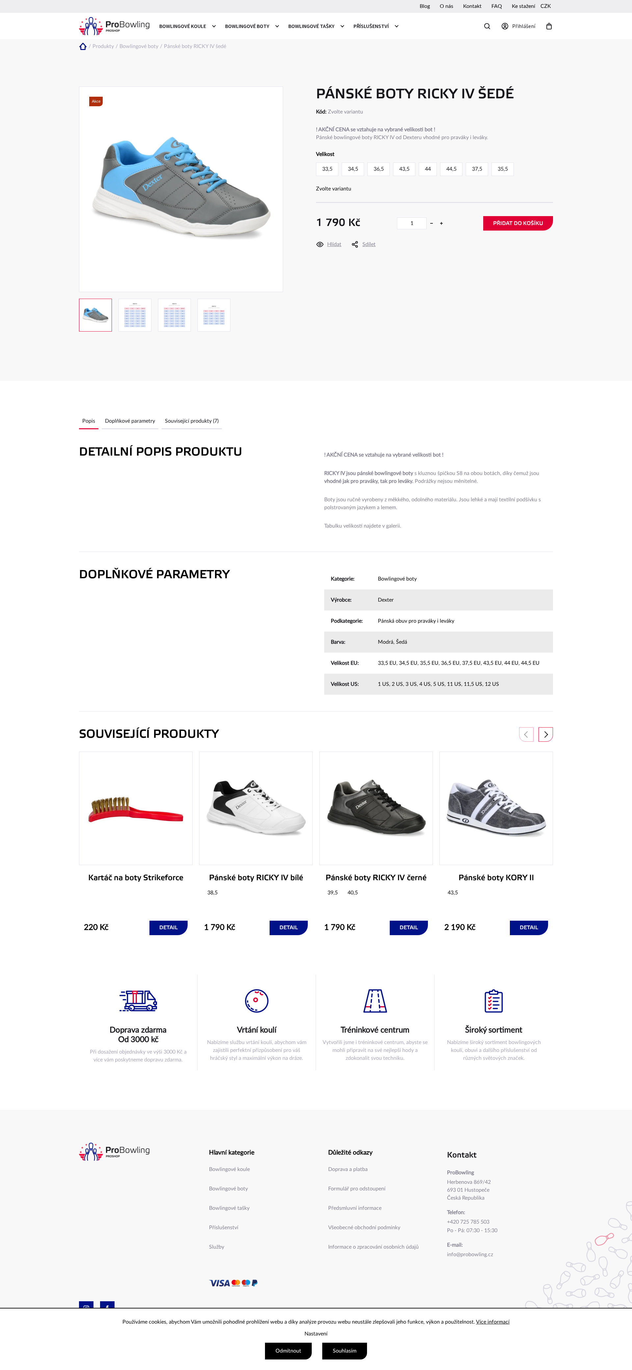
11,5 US (473, 684)
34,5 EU (408, 663)
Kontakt (472, 6)
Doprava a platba (348, 1169)
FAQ (496, 6)
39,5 (333, 892)
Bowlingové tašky (229, 1208)
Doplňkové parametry (130, 421)
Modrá (385, 642)
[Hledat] (487, 26)
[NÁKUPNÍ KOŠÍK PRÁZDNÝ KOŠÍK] (549, 26)
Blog (425, 6)
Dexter (386, 600)
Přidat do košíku (518, 223)
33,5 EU (387, 663)
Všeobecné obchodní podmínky (364, 1227)
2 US (397, 684)
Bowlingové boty (397, 579)
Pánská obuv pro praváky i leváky (416, 621)
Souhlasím (344, 1351)
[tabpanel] (136, 843)
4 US (425, 684)
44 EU (511, 663)
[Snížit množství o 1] (431, 223)
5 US (438, 684)
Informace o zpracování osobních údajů (373, 1247)
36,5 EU (450, 663)
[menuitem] (187, 26)
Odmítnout (288, 1351)
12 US (492, 684)
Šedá (401, 642)
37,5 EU (471, 663)
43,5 (453, 892)
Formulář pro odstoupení (356, 1188)
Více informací (493, 1322)
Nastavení (316, 1333)
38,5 (212, 892)
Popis (88, 421)
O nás (446, 6)
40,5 (353, 892)
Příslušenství (223, 1227)
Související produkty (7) (192, 421)
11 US (454, 684)
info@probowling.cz (470, 1254)
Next (546, 734)
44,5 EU (530, 663)
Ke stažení (523, 6)
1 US (383, 684)
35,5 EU (429, 663)
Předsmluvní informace (355, 1208)
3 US (411, 684)
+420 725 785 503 (468, 1222)
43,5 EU (492, 663)
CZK (545, 6)
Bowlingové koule (229, 1169)
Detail (168, 927)
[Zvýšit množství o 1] (441, 223)
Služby (216, 1247)
